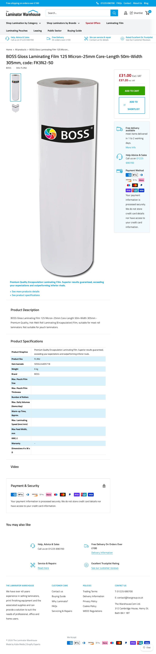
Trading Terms (90, 591)
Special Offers (93, 23)
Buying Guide (74, 30)
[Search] (114, 13)
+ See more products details (24, 291)
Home (9, 49)
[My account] (125, 13)
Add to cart (132, 91)
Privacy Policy (90, 601)
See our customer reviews (104, 568)
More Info (131, 147)
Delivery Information (102, 552)
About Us (137, 3)
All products (20, 49)
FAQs (119, 3)
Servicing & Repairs (62, 611)
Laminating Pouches (17, 30)
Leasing (38, 30)
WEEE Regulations (92, 611)
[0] (147, 13)
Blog (146, 3)
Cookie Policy (89, 606)
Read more (43, 568)
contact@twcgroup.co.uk (130, 597)
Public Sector (55, 30)
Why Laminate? (60, 601)
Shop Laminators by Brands (61, 23)
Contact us (57, 591)
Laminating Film (114, 23)
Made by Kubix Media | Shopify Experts (23, 644)
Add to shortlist (134, 105)
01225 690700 (107, 3)
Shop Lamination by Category (21, 23)
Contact (127, 3)
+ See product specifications (25, 295)
